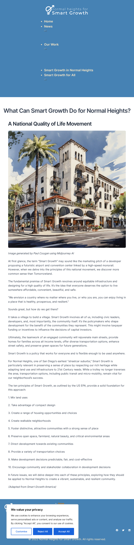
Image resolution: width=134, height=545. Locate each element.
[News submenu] (45, 31)
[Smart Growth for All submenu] (45, 79)
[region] (42, 521)
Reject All (43, 531)
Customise (21, 531)
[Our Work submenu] (45, 49)
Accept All (63, 531)
